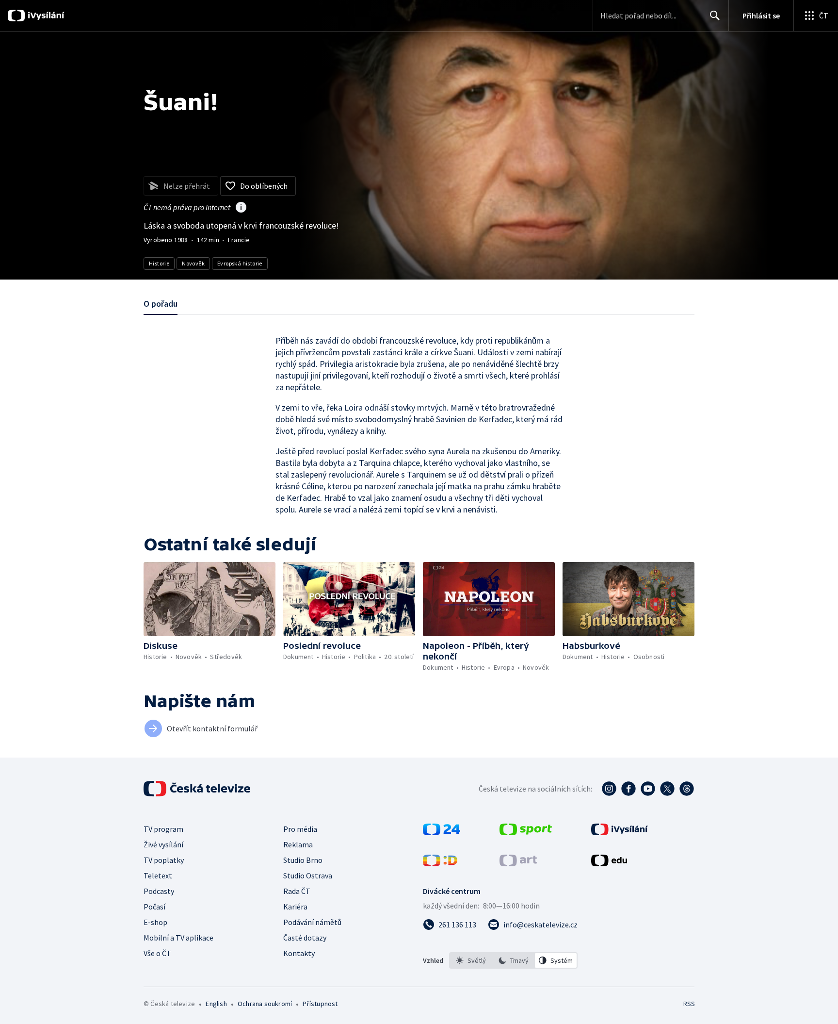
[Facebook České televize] (628, 788)
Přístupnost (320, 1003)
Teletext (158, 875)
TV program (163, 829)
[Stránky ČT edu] (609, 863)
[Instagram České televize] (609, 788)
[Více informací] (241, 208)
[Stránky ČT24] (441, 832)
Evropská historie (239, 263)
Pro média (300, 829)
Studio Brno (302, 860)
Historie (159, 263)
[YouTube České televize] (648, 788)
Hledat (714, 15)
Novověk (193, 263)
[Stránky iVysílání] (619, 832)
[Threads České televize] (686, 788)
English (216, 1003)
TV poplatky (164, 860)
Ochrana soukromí (265, 1003)
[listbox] (513, 960)
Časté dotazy (304, 937)
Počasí (154, 906)
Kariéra (295, 906)
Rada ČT (296, 891)
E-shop (155, 922)
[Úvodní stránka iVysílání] (45, 15)
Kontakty (299, 953)
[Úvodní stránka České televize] (198, 788)
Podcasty (159, 891)
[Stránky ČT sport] (526, 832)
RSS (689, 1003)
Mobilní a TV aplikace (178, 937)
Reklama (298, 844)
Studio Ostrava (307, 875)
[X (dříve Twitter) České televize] (667, 788)
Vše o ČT (157, 953)
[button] (209, 599)
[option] (471, 960)
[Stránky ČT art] (518, 863)
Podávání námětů (312, 922)
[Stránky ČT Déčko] (440, 863)
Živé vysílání (163, 844)
